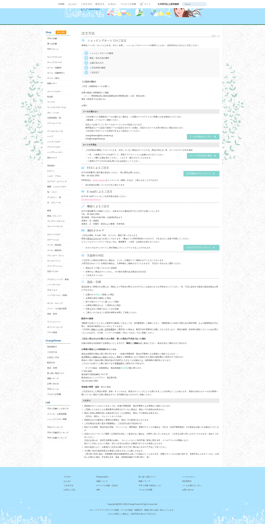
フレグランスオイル (56, 221)
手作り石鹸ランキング (57, 438)
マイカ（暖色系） (55, 250)
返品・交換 (52, 368)
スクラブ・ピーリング (57, 181)
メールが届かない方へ (201, 136)
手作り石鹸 (52, 38)
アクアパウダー (54, 147)
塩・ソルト (52, 192)
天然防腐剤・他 (54, 118)
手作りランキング (55, 427)
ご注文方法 (86, 4)
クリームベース (54, 123)
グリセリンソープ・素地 (58, 279)
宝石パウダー (53, 271)
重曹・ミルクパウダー (57, 187)
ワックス (51, 102)
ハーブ (50, 136)
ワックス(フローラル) (56, 107)
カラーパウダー (54, 234)
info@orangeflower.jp (91, 199)
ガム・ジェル (53, 112)
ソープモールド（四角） (58, 295)
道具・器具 (52, 314)
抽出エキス (52, 157)
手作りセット (53, 49)
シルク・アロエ (54, 176)
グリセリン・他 (54, 197)
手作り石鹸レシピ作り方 (58, 408)
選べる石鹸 (52, 44)
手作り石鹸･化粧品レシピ (150, 485)
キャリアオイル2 (54, 62)
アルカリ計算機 (128, 4)
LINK (98, 490)
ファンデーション (55, 266)
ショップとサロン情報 (57, 419)
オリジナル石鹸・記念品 (107, 485)
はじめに (72, 4)
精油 (49, 210)
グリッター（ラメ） (56, 255)
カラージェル (53, 240)
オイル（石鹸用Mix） (56, 73)
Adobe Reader (99, 180)
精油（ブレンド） (55, 216)
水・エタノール (54, 202)
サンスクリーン (54, 261)
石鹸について (102, 481)
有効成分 (51, 165)
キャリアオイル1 (54, 57)
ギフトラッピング (55, 327)
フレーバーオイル (55, 226)
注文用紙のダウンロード (198, 173)
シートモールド (54, 284)
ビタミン (51, 171)
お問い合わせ (53, 384)
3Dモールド (52, 290)
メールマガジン (189, 477)
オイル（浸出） (54, 78)
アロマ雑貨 (52, 332)
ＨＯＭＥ (67, 477)
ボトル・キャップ (55, 303)
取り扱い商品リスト (56, 373)
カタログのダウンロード (198, 247)
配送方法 (100, 4)
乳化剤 (50, 97)
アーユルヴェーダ (55, 131)
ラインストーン (54, 322)
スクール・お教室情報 (57, 414)
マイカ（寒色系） (55, 245)
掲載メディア (53, 378)
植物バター (52, 83)
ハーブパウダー (54, 142)
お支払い (112, 4)
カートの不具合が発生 (201, 155)
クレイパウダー (54, 91)
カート (147, 4)
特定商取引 (52, 347)
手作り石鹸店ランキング (58, 432)
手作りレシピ (53, 389)
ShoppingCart (102, 477)
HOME (61, 4)
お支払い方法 (53, 357)
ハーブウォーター (55, 152)
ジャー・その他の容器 (57, 308)
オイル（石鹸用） (55, 68)
